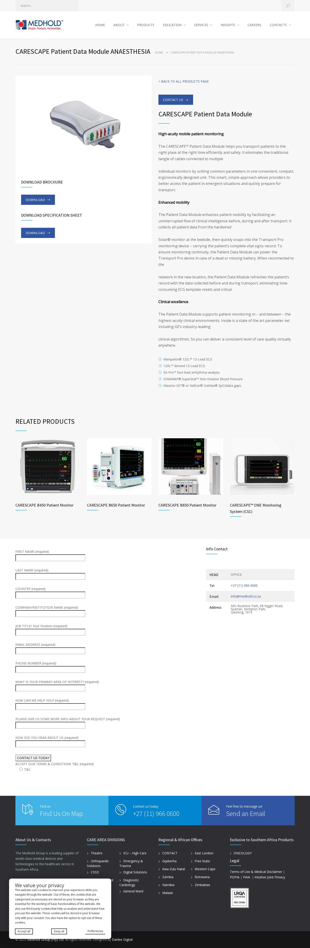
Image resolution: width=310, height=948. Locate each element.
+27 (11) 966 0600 (244, 585)
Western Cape (205, 869)
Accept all (24, 931)
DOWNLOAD (35, 200)
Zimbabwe (202, 885)
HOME (100, 25)
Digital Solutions (135, 872)
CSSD (95, 872)
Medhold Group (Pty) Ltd (45, 939)
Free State (202, 861)
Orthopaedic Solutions (98, 863)
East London (204, 853)
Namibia (168, 885)
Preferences (95, 931)
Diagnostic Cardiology (129, 882)
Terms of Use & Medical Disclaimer (256, 872)
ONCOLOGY (243, 853)
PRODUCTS (145, 25)
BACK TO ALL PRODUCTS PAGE (185, 81)
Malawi (167, 893)
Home (159, 52)
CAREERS (254, 25)
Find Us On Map (61, 813)
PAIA (246, 877)
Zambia (167, 877)
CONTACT (169, 853)
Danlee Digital (122, 939)
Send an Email (245, 813)
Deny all (59, 931)
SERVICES (201, 25)
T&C (75, 764)
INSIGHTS (228, 25)
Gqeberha (169, 861)
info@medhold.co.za (246, 596)
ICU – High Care (134, 853)
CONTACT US (173, 100)
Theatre (96, 853)
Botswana (202, 877)
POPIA (234, 877)
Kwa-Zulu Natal (173, 869)
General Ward (133, 891)
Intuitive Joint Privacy (270, 877)
